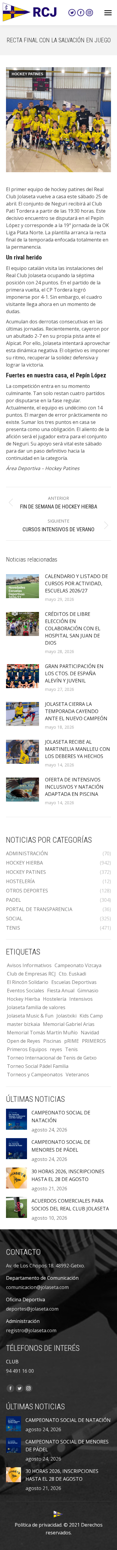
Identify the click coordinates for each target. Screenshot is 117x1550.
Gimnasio (87, 990)
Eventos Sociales (25, 990)
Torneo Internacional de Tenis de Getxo (52, 1057)
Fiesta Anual (60, 990)
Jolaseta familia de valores (36, 1007)
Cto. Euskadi (72, 973)
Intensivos (81, 999)
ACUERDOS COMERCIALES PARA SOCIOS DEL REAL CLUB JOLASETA (70, 1205)
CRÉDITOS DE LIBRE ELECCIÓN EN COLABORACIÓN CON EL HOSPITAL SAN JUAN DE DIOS (72, 628)
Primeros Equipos (27, 1049)
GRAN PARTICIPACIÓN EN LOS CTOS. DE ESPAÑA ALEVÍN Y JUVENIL (74, 673)
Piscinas (52, 1041)
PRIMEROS (94, 1041)
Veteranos (77, 1074)
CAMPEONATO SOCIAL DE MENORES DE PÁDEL (61, 1146)
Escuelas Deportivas (74, 982)
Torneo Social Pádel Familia (37, 1066)
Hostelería (54, 999)
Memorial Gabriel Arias (68, 1024)
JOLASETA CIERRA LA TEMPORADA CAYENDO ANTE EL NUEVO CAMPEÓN (76, 711)
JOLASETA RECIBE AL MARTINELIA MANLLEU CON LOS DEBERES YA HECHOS (77, 749)
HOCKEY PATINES (27, 74)
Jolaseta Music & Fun (30, 1015)
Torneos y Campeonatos (35, 1074)
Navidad (90, 1032)
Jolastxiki (66, 1015)
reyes (56, 1049)
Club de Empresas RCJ (31, 973)
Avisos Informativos (29, 965)
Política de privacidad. (38, 1525)
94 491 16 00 (20, 1371)
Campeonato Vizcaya (78, 965)
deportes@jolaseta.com (32, 1309)
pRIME (71, 1041)
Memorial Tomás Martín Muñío (42, 1032)
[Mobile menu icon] (108, 13)
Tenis (71, 1049)
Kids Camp (91, 1015)
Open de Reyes (23, 1041)
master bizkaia (23, 1024)
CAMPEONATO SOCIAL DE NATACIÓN (61, 1116)
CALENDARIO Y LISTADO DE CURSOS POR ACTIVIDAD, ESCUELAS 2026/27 (76, 583)
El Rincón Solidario (27, 982)
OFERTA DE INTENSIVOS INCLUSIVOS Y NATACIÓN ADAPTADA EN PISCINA (74, 786)
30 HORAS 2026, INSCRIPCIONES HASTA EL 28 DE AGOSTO (68, 1175)
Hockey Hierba (23, 999)
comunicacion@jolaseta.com (37, 1287)
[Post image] (22, 586)
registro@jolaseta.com (31, 1330)
